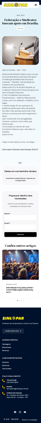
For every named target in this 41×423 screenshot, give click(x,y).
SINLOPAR (14, 419)
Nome (7, 214)
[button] (36, 5)
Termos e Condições (29, 420)
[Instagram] (20, 412)
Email (7, 223)
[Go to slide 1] (17, 300)
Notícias (20, 28)
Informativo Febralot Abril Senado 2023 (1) (20, 149)
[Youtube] (25, 412)
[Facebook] (15, 412)
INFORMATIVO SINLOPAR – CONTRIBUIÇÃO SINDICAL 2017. (20, 289)
